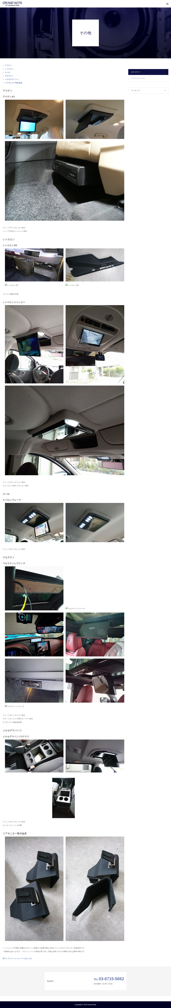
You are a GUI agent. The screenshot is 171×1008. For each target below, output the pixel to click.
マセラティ (9, 76)
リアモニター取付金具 (13, 83)
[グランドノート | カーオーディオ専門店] (19, 3)
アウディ (8, 65)
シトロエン (9, 69)
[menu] (167, 3)
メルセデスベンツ (12, 79)
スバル (7, 72)
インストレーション (138, 78)
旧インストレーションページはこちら (17, 958)
